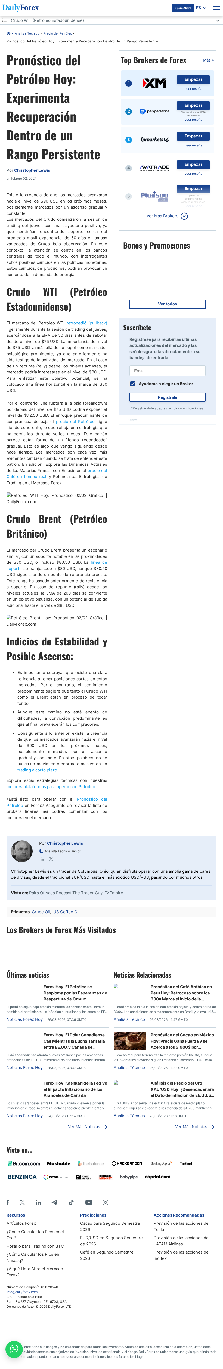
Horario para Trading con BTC (35, 1246)
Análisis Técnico (27, 33)
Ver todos (167, 304)
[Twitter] (51, 859)
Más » (208, 60)
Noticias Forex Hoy (25, 1019)
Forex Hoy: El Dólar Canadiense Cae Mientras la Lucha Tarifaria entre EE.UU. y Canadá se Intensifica (74, 1041)
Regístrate (167, 397)
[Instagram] (105, 1202)
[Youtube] (88, 1202)
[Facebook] (8, 1202)
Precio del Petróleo (57, 33)
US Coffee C (65, 911)
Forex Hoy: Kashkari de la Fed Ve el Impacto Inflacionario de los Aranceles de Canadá (75, 1089)
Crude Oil (41, 911)
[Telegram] (54, 1202)
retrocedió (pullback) (86, 323)
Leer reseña (193, 89)
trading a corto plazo (37, 770)
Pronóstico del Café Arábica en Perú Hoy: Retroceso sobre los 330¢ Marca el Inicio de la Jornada (181, 993)
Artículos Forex (21, 1223)
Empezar (193, 79)
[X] (22, 1202)
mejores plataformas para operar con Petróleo (51, 786)
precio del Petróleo (75, 421)
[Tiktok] (71, 1202)
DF (9, 34)
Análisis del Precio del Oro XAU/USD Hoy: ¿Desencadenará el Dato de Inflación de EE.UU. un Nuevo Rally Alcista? (182, 1089)
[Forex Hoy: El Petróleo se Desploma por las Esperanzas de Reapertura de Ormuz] (23, 986)
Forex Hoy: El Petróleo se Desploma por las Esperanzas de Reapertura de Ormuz (75, 993)
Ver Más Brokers (162, 215)
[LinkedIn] (42, 859)
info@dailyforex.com (22, 1292)
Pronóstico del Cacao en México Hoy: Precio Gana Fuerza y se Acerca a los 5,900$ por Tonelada (182, 1041)
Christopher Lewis (65, 843)
